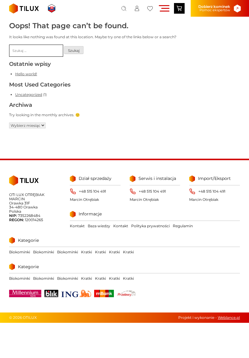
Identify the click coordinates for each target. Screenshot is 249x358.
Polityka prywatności (150, 226)
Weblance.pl (229, 317)
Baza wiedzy (99, 226)
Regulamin (183, 226)
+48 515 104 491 (92, 191)
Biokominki (19, 252)
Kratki (86, 252)
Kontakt (77, 226)
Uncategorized (28, 94)
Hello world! (26, 74)
